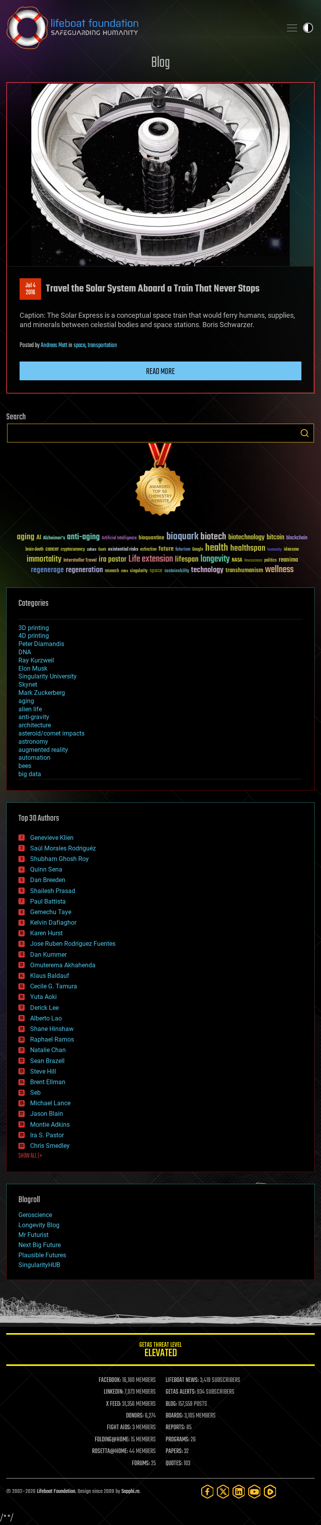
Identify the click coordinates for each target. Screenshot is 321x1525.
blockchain (296, 538)
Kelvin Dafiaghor (53, 922)
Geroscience (35, 1215)
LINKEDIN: (113, 1392)
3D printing (33, 628)
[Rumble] (270, 1491)
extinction (148, 549)
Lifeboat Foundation (56, 1491)
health (216, 548)
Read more (160, 371)
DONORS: (135, 1416)
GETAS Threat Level (160, 1351)
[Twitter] (223, 1491)
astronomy (33, 741)
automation (34, 757)
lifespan (186, 559)
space (79, 345)
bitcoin (275, 537)
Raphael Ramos (52, 1039)
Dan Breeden (47, 880)
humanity (274, 550)
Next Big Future (39, 1245)
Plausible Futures (42, 1255)
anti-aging (83, 537)
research (112, 571)
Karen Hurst (46, 933)
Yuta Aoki (43, 997)
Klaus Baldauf (49, 975)
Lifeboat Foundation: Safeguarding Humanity (141, 27)
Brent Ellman (47, 1082)
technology (207, 570)
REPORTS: (175, 1428)
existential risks (123, 550)
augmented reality (43, 750)
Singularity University (47, 676)
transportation (102, 345)
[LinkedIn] (239, 1491)
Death (102, 550)
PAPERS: (174, 1451)
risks (124, 571)
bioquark (182, 536)
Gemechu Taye (50, 912)
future (166, 549)
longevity (215, 559)
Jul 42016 (30, 289)
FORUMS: (141, 1464)
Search (304, 433)
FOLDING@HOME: (112, 1440)
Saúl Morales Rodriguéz (63, 848)
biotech (213, 537)
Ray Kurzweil (36, 660)
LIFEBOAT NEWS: (182, 1380)
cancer (52, 549)
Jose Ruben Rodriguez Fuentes (72, 943)
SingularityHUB (39, 1265)
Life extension (150, 559)
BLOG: (171, 1404)
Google (197, 549)
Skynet (27, 684)
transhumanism (244, 570)
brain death (34, 549)
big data (29, 774)
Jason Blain (46, 1113)
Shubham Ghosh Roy (59, 859)
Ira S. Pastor (47, 1135)
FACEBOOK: (110, 1380)
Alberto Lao (46, 1018)
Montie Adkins (50, 1124)
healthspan (247, 548)
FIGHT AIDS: (119, 1428)
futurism (182, 550)
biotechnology (246, 537)
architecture (34, 725)
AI (38, 538)
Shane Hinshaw (52, 1029)
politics (270, 560)
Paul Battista (48, 901)
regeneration (84, 570)
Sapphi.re (130, 1491)
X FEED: (113, 1404)
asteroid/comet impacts (51, 733)
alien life (30, 709)
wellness (279, 570)
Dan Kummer (48, 954)
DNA (24, 652)
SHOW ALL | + (30, 1156)
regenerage (47, 570)
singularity (139, 571)
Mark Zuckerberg (41, 692)
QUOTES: (174, 1464)
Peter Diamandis (41, 644)
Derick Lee (44, 1007)
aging (25, 537)
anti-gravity (33, 717)
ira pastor (112, 559)
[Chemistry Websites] (160, 481)
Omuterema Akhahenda (63, 965)
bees (24, 766)
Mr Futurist (33, 1235)
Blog (160, 63)
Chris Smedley (50, 1145)
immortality (44, 559)
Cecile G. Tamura (53, 986)
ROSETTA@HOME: (110, 1451)
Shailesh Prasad (52, 891)
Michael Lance (50, 1103)
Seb (35, 1092)
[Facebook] (207, 1491)
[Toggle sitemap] (292, 28)
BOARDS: (174, 1416)
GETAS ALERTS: (181, 1392)
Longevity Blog (39, 1225)
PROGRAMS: (177, 1440)
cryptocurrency (73, 549)
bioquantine (151, 537)
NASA (237, 560)
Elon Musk (32, 668)
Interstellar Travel (80, 561)
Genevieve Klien (52, 837)
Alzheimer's (54, 538)
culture (91, 550)
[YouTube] (254, 1491)
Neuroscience (253, 561)
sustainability (176, 571)
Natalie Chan (48, 1050)
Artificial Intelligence (119, 538)
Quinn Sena (46, 869)
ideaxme (291, 550)
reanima (288, 560)
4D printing (33, 635)
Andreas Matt (54, 345)
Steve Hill (43, 1071)
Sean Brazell (47, 1061)
